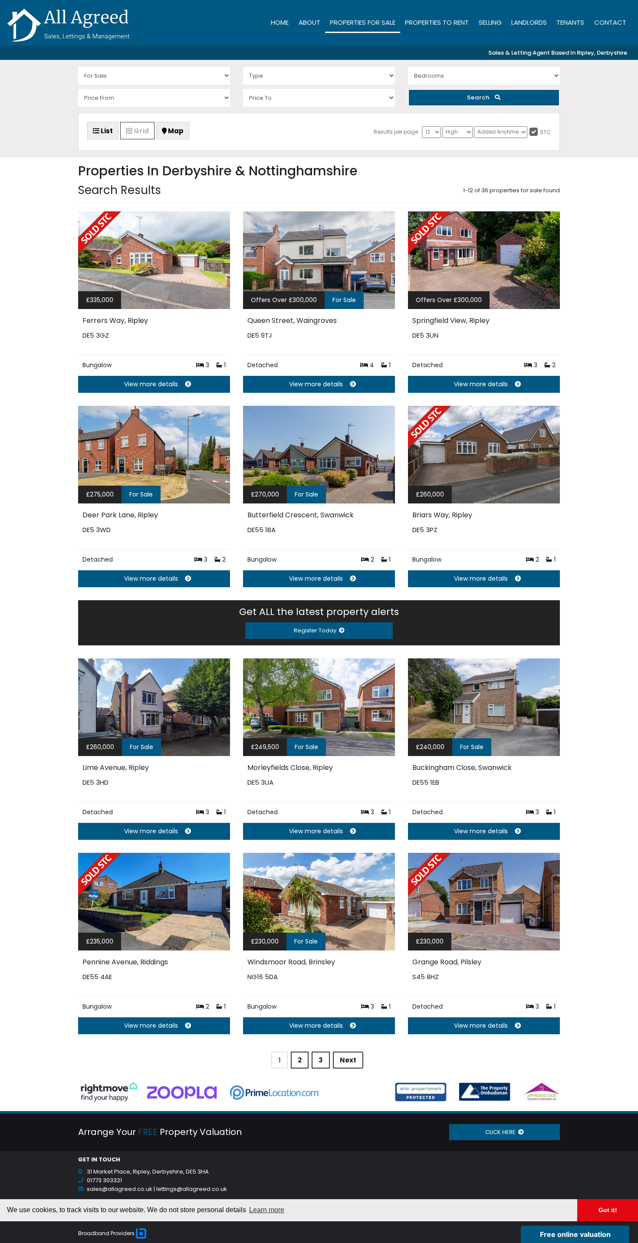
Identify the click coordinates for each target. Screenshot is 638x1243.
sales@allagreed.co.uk (119, 1189)
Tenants (570, 22)
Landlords (529, 22)
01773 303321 (104, 1180)
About (309, 22)
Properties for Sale (362, 22)
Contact (610, 22)
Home (280, 22)
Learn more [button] (266, 1209)
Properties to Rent (437, 22)
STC (545, 132)
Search (481, 97)
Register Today (316, 630)
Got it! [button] (608, 1210)
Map (175, 130)
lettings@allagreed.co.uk (191, 1189)
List (106, 130)
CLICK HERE (501, 1132)
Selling (490, 22)
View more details (151, 384)
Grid (140, 130)
